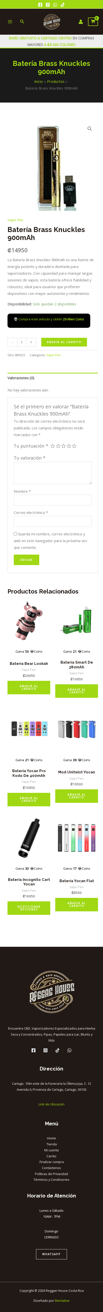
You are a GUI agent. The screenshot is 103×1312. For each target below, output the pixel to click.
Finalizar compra (52, 1162)
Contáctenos (51, 1168)
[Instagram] (48, 4)
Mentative (62, 1300)
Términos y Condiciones (52, 1179)
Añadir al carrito (64, 342)
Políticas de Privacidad (51, 1174)
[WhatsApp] (55, 4)
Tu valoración (30, 458)
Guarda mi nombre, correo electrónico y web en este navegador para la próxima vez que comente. (50, 540)
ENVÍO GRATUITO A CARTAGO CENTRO (41, 38)
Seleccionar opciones (29, 908)
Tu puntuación (31, 446)
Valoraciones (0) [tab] (21, 377)
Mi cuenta (51, 1150)
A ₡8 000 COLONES (59, 44)
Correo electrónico (31, 512)
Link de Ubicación (51, 1104)
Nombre (22, 491)
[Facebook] (40, 4)
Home (51, 1138)
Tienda (51, 1144)
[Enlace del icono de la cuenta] (80, 21)
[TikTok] (62, 4)
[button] (89, 128)
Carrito (51, 1156)
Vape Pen (15, 219)
